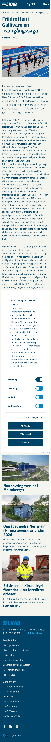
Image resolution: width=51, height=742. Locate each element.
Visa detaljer (32, 417)
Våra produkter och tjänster (16, 650)
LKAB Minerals (10, 706)
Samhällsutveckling (12, 716)
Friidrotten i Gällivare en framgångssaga (32, 12)
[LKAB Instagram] (10, 726)
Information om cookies (14, 670)
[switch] (39, 388)
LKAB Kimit (8, 696)
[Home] (3, 12)
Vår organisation (11, 645)
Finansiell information (13, 660)
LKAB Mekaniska (11, 701)
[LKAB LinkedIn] (17, 726)
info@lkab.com (35, 633)
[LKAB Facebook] (4, 726)
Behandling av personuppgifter (17, 665)
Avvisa (25, 442)
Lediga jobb (8, 655)
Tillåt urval (25, 434)
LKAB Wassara (10, 711)
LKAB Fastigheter (11, 691)
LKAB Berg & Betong (13, 686)
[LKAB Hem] (9, 4)
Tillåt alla (25, 426)
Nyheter (10, 12)
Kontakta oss (9, 675)
